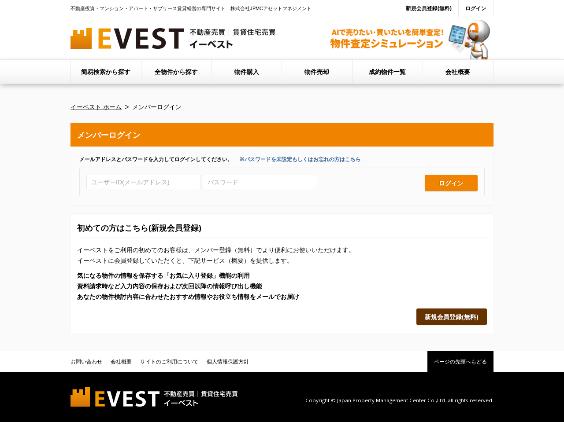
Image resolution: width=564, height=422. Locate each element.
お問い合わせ (86, 362)
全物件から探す (176, 71)
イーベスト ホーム (96, 106)
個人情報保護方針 (228, 362)
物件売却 (316, 71)
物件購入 (246, 71)
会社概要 (457, 71)
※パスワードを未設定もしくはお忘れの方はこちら (300, 159)
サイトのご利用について (169, 362)
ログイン (475, 8)
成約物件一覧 (387, 71)
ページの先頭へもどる (460, 362)
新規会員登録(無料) (429, 8)
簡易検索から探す (105, 71)
